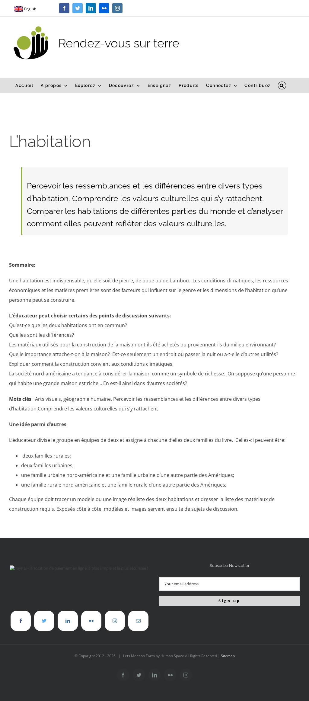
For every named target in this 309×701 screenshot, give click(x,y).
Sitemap (228, 655)
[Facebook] (21, 621)
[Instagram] (115, 621)
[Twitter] (44, 621)
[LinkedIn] (68, 621)
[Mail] (138, 621)
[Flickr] (91, 621)
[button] (282, 85)
